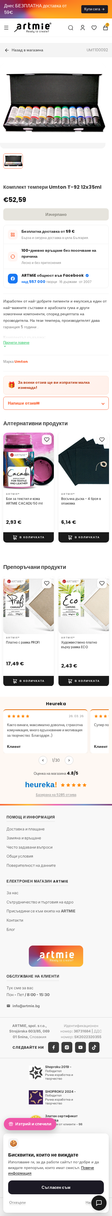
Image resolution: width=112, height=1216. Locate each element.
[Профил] (83, 28)
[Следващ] (69, 760)
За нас (12, 892)
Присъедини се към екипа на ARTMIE (41, 911)
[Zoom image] (52, 103)
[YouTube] (80, 1047)
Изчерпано (56, 214)
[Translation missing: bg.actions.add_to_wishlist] (47, 440)
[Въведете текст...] (71, 28)
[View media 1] (13, 161)
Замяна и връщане (24, 838)
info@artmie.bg (26, 1006)
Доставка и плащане (26, 829)
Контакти (15, 920)
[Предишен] (43, 760)
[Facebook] (53, 1047)
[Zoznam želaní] (94, 27)
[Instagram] (66, 1047)
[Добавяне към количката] (28, 537)
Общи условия (20, 856)
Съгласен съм (56, 1187)
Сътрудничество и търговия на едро (40, 902)
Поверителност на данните (31, 865)
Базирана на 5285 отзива (56, 794)
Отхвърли (17, 1202)
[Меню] (6, 27)
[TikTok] (94, 1047)
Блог (11, 929)
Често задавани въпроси (29, 847)
